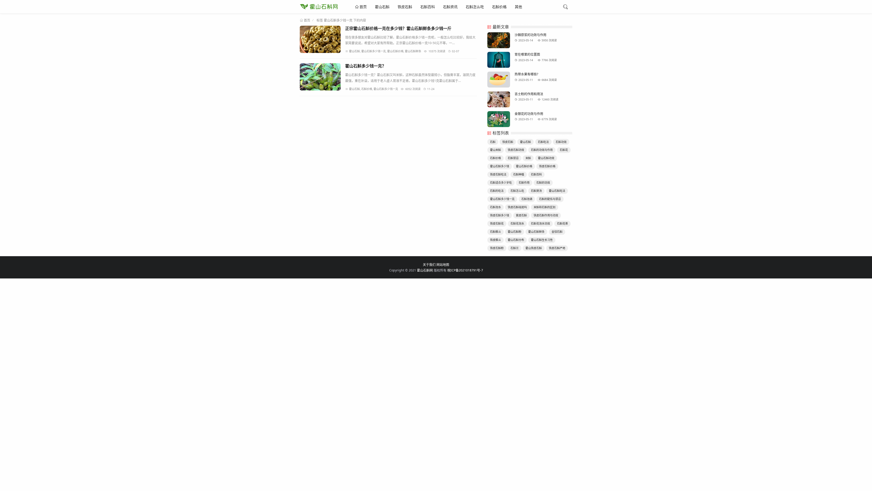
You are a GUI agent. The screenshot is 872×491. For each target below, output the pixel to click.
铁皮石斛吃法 (498, 174)
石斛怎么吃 (475, 6)
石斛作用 (524, 183)
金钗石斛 (557, 232)
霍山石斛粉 (514, 232)
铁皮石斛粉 (497, 248)
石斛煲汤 (536, 191)
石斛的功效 (543, 183)
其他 (518, 6)
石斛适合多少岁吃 (501, 183)
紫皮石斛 (521, 215)
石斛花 (564, 150)
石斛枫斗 (495, 232)
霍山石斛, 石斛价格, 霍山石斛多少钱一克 (373, 89)
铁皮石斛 (405, 6)
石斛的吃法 (497, 191)
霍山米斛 (495, 150)
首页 (363, 7)
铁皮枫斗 (495, 240)
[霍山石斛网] (319, 10)
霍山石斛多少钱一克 (502, 199)
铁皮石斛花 (497, 223)
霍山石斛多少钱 (499, 166)
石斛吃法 (543, 142)
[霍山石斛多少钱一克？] (320, 77)
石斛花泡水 (517, 223)
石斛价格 (499, 6)
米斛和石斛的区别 (544, 207)
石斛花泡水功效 (540, 223)
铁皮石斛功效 (516, 150)
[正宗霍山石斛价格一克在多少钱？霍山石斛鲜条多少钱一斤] (320, 40)
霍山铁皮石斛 (533, 248)
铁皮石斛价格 (547, 166)
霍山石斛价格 (524, 166)
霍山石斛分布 (516, 240)
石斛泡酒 (526, 199)
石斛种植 (518, 174)
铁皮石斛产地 (557, 248)
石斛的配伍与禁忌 (550, 199)
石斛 (492, 142)
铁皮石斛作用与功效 (546, 215)
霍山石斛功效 (546, 158)
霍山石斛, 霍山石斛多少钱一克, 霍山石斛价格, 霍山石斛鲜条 (385, 51)
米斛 (528, 158)
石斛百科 (427, 6)
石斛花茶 (562, 223)
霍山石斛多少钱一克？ (365, 66)
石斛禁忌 (513, 158)
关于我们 (429, 264)
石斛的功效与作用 (542, 150)
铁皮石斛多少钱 (499, 215)
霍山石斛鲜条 (536, 232)
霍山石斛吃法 (557, 191)
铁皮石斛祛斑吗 (517, 207)
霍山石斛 (382, 6)
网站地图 (442, 264)
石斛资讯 (450, 6)
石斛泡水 (495, 207)
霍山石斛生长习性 (542, 240)
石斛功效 (561, 142)
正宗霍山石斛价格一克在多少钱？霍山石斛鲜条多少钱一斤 (398, 28)
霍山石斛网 (425, 270)
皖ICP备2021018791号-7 (465, 270)
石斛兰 (514, 248)
